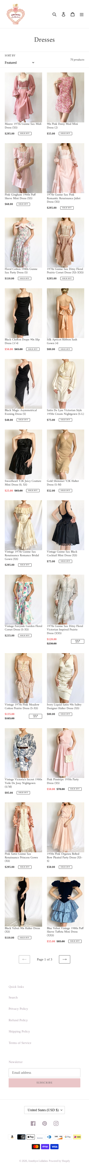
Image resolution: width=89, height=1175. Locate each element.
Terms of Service (20, 1043)
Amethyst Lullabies (38, 1160)
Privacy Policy (18, 1008)
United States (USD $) (43, 1110)
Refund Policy (18, 1020)
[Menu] (81, 14)
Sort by (10, 55)
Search (13, 997)
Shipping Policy (19, 1031)
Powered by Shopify (59, 1160)
